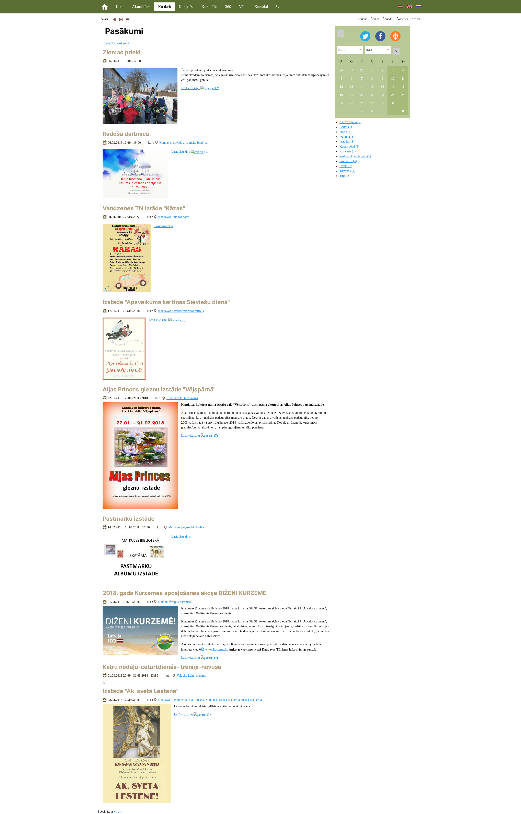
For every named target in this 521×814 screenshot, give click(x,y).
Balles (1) (345, 127)
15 (372, 86)
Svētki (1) (345, 166)
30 (382, 103)
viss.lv (118, 811)
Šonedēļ (388, 19)
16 (382, 86)
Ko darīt (164, 6)
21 (361, 94)
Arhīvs (415, 19)
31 (392, 103)
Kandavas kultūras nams (173, 217)
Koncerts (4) (347, 151)
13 (351, 86)
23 (382, 94)
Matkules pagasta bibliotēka (186, 527)
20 (351, 94)
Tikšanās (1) (347, 171)
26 (341, 70)
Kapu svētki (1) (349, 146)
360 (228, 6)
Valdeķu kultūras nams (191, 675)
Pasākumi (123, 43)
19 (341, 94)
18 (403, 86)
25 (403, 94)
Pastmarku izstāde (129, 518)
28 (361, 70)
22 (372, 94)
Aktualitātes (141, 6)
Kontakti (261, 6)
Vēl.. (242, 6)
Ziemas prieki (122, 52)
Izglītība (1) (346, 136)
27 (351, 70)
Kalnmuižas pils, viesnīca (174, 602)
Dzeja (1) (345, 132)
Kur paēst (186, 6)
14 (361, 86)
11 (403, 78)
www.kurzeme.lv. (216, 649)
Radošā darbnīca (126, 133)
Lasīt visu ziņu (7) (199, 435)
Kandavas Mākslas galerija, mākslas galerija (233, 699)
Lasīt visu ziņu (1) (189, 151)
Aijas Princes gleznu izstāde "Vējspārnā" (159, 389)
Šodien (375, 19)
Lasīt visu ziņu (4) (199, 657)
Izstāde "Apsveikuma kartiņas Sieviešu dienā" (166, 302)
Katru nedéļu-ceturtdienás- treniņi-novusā (162, 666)
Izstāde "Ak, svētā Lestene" (140, 691)
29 (372, 103)
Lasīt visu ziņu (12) (200, 88)
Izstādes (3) (346, 141)
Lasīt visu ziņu (163, 226)
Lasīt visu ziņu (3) (167, 320)
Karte (120, 6)
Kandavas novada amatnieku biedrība (183, 142)
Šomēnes (402, 19)
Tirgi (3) (344, 175)
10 (392, 78)
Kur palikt (209, 6)
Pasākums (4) (348, 161)
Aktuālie (361, 19)
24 (392, 94)
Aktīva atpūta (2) (350, 122)
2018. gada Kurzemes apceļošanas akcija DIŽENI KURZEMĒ (184, 592)
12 (341, 86)
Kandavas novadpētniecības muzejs (181, 311)
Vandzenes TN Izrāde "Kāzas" (144, 208)
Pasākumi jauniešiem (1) (355, 156)
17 (392, 86)
